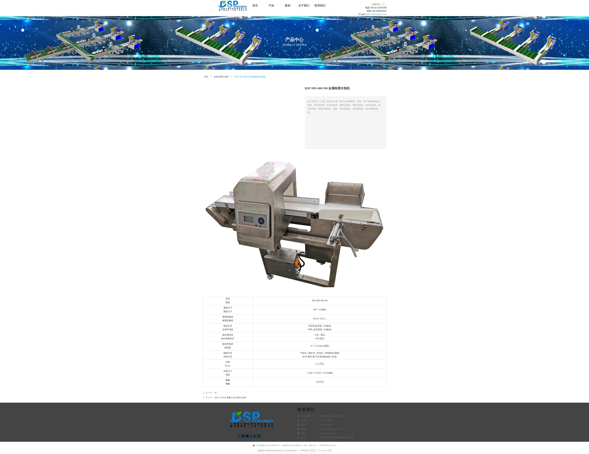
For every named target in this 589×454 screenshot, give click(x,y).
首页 (206, 77)
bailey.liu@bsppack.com (375, 14)
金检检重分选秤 (221, 77)
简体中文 (376, 4)
